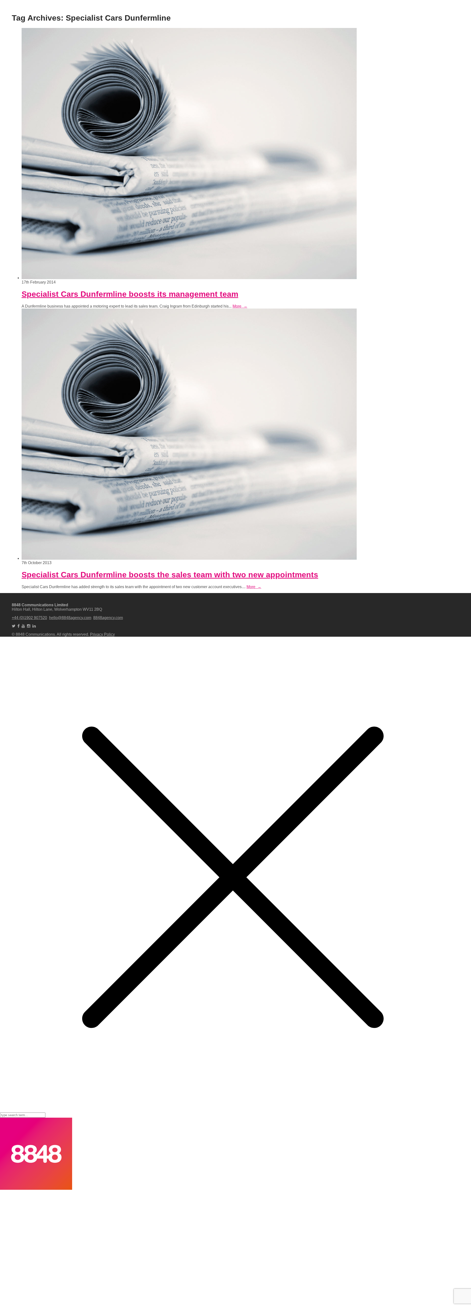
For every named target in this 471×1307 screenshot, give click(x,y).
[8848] (36, 1188)
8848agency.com (108, 618)
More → (240, 306)
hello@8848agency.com (70, 618)
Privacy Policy (102, 634)
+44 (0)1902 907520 (29, 618)
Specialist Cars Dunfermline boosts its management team (130, 294)
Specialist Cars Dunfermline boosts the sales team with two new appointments (170, 574)
